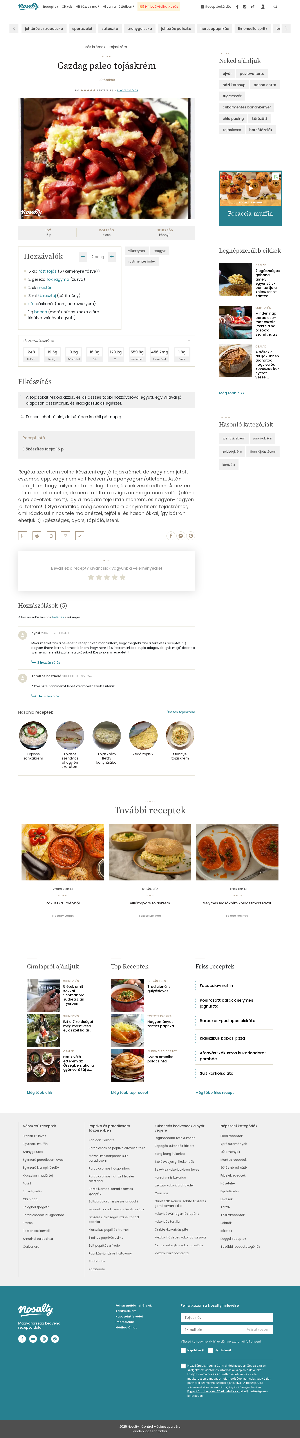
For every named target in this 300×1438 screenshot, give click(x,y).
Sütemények (230, 1152)
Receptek (50, 6)
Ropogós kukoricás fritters (174, 1146)
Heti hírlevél (223, 1350)
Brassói (28, 1223)
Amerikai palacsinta (38, 1238)
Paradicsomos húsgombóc (43, 1215)
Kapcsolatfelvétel (129, 1316)
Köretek (226, 1231)
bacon (40, 312)
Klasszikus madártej (38, 1175)
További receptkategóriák (240, 1246)
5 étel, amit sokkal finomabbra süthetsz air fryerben (74, 995)
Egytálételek (229, 1191)
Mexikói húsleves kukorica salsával (180, 1237)
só (30, 303)
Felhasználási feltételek (134, 1305)
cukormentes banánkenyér (247, 107)
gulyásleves (156, 981)
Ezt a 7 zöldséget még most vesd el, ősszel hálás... (78, 1026)
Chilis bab (30, 1199)
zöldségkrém (232, 451)
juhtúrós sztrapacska (44, 28)
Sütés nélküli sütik (233, 1167)
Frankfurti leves (34, 1136)
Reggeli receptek (233, 1238)
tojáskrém (118, 46)
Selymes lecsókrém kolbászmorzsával (237, 903)
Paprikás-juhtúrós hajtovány (110, 1253)
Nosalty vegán (63, 916)
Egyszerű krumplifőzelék (41, 1167)
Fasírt (27, 1183)
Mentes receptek (233, 1159)
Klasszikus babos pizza (222, 1038)
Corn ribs (161, 1193)
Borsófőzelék (32, 1191)
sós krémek (95, 46)
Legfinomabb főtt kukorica (175, 1138)
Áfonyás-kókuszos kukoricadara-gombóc (233, 1056)
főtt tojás (47, 271)
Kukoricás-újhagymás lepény (177, 1213)
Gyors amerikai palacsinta (160, 1059)
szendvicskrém (233, 438)
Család (260, 265)
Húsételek (227, 1183)
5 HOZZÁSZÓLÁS (127, 90)
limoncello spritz (252, 28)
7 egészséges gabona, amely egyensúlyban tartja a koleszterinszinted (267, 283)
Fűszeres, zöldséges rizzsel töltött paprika (114, 1219)
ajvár (227, 73)
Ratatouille (97, 1269)
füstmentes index (141, 261)
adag (99, 256)
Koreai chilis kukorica (170, 1177)
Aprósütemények (233, 1144)
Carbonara (31, 1246)
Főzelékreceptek (233, 1175)
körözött (259, 118)
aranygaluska (139, 28)
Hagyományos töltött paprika (160, 1024)
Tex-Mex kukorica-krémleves (177, 1169)
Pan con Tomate (102, 1140)
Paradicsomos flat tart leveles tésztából (112, 1178)
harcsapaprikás (215, 28)
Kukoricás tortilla (167, 1221)
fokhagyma (58, 279)
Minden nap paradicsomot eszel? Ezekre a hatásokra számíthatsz (266, 324)
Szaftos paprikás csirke (106, 1237)
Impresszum (125, 1322)
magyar (160, 250)
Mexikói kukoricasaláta (172, 1253)
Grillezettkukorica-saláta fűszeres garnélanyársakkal (180, 1203)
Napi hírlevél (195, 1350)
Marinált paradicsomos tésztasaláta (116, 1209)
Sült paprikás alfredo (104, 1245)
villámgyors (137, 250)
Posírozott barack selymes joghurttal (226, 1003)
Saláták (226, 1223)
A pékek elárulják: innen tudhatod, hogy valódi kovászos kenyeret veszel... (267, 364)
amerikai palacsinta (162, 1051)
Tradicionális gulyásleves (158, 988)
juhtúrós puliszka (176, 28)
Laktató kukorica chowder (174, 1185)
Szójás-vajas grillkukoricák (174, 1161)
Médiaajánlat (126, 1327)
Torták (225, 1207)
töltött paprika (159, 1016)
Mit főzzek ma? (87, 6)
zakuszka (110, 28)
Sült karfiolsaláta (216, 1073)
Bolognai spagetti (36, 1207)
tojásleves (232, 129)
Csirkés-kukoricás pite (171, 1229)
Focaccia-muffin (216, 985)
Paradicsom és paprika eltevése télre (117, 1148)
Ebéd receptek (231, 1136)
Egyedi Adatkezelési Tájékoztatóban (213, 1391)
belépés (58, 617)
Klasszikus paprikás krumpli (109, 1229)
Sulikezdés (263, 308)
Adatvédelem (126, 1311)
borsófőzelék (260, 129)
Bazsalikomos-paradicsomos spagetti (111, 1191)
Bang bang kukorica (170, 1154)
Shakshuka (97, 1261)
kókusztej (47, 295)
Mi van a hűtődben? (118, 6)
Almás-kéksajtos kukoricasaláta (179, 1245)
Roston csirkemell (36, 1231)
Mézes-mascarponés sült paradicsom (108, 1158)
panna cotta (265, 84)
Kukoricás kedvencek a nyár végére (179, 1128)
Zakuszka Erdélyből (63, 903)
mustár (44, 287)
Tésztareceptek (232, 1215)
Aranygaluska (33, 1152)
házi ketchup (234, 84)
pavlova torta (252, 73)
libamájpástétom (263, 451)
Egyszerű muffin (35, 1144)
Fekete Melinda (150, 916)
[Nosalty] (28, 6)
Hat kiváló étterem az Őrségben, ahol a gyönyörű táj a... (78, 1063)
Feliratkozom (257, 1329)
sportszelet (82, 28)
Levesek (226, 1199)
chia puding (233, 118)
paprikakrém (262, 438)
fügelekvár (232, 96)
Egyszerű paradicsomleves (43, 1159)
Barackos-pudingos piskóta (227, 1020)
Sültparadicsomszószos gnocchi (113, 1201)
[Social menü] (245, 6)
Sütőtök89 (107, 80)
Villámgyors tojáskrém (150, 903)
